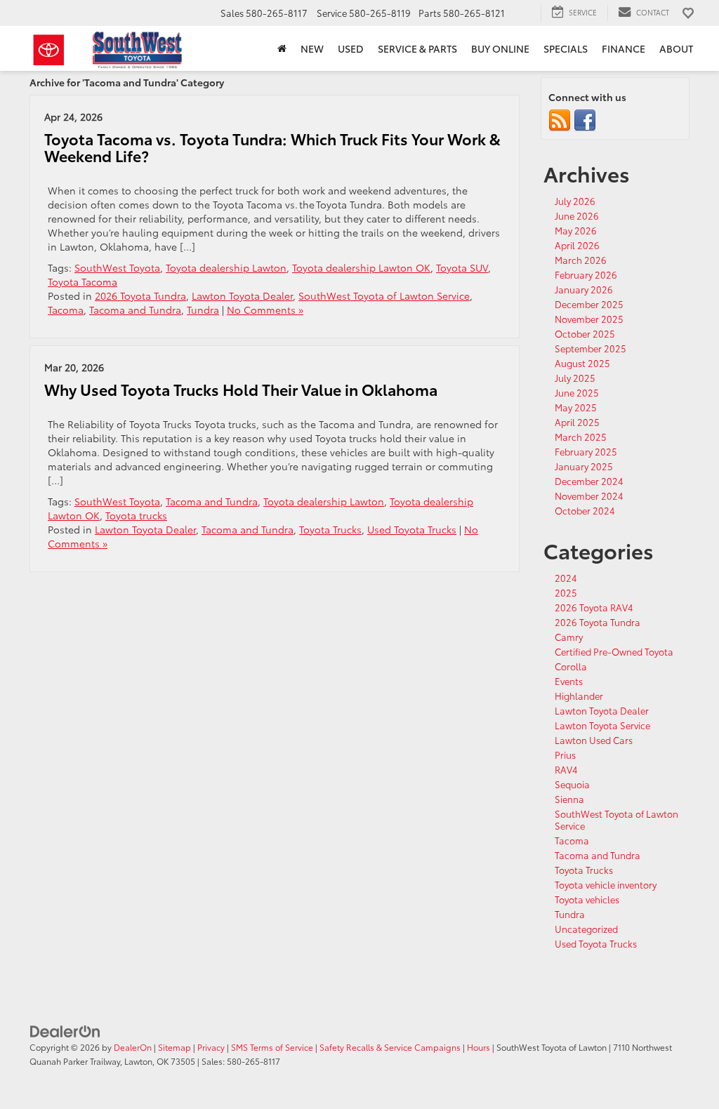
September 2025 (590, 348)
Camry (569, 636)
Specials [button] (565, 48)
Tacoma (66, 310)
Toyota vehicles (587, 899)
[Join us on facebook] (585, 119)
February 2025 (586, 451)
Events (569, 681)
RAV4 (566, 769)
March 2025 (581, 436)
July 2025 (575, 377)
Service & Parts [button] (417, 48)
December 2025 (589, 304)
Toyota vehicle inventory (606, 884)
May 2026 (576, 230)
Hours (478, 1047)
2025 (566, 592)
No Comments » (265, 310)
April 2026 (577, 245)
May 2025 (576, 407)
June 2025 (577, 392)
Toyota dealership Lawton (226, 267)
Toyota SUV (462, 267)
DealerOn (133, 1047)
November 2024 (589, 495)
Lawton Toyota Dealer (242, 295)
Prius (565, 754)
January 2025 (584, 466)
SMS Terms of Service (272, 1047)
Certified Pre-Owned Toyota (614, 651)
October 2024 (585, 510)
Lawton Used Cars (594, 739)
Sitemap (174, 1047)
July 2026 (575, 200)
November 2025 (589, 318)
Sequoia (572, 784)
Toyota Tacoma (82, 281)
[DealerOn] (65, 1030)
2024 (566, 577)
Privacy (211, 1047)
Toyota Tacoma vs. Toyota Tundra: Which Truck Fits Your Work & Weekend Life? (272, 147)
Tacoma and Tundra (135, 310)
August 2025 (582, 363)
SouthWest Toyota (117, 267)
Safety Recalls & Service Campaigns (390, 1047)
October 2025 (585, 333)
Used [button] (351, 48)
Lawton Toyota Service (602, 725)
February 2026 (586, 274)
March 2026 (581, 259)
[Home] (281, 48)
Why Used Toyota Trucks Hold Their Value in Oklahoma (240, 389)
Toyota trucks (136, 515)
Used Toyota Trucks (411, 529)
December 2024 (589, 480)
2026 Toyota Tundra (140, 295)
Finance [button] (623, 48)
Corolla (571, 666)
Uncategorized (586, 928)
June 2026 (577, 215)
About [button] (676, 48)
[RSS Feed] (559, 119)
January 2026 (584, 289)
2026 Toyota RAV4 (594, 607)
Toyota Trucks (330, 529)
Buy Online (500, 48)
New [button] (312, 48)
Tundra (203, 310)
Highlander (579, 695)
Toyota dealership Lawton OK (361, 267)
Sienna (569, 798)
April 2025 (577, 422)
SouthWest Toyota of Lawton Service (384, 295)
